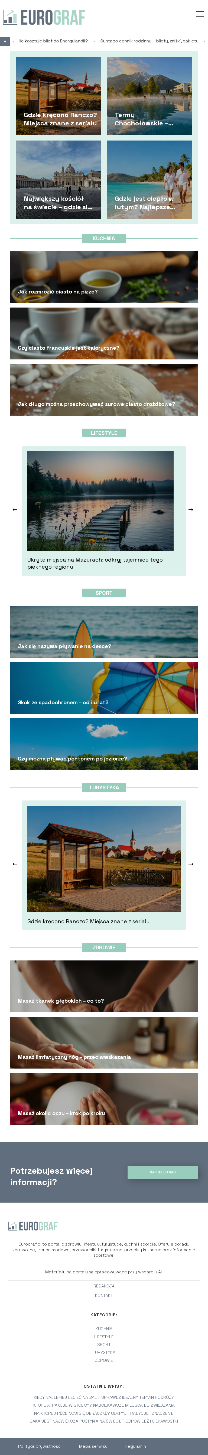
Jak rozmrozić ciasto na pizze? (58, 291)
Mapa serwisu (93, 1446)
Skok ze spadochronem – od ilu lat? (63, 702)
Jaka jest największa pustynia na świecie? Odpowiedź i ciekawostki (104, 1421)
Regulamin (135, 1446)
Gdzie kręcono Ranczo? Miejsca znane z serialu (60, 118)
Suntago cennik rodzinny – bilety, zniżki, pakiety (91, 41)
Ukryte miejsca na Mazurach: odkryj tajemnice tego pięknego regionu (95, 563)
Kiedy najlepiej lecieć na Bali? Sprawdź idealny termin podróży (104, 1397)
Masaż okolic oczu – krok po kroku (61, 1113)
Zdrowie (104, 947)
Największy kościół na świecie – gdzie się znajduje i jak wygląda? (57, 202)
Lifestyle (104, 432)
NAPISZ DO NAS (163, 1172)
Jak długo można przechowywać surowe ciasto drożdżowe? (96, 404)
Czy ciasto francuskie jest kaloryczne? (68, 347)
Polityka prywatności (40, 1446)
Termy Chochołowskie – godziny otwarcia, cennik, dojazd (143, 118)
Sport (104, 592)
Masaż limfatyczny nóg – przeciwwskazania (74, 1056)
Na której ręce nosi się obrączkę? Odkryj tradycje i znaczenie (104, 1413)
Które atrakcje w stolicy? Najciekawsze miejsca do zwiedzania (104, 1405)
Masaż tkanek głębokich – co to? (61, 1000)
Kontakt (104, 1295)
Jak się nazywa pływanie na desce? (64, 646)
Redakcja (104, 1286)
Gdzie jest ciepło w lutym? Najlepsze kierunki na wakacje (146, 202)
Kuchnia (104, 238)
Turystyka (104, 787)
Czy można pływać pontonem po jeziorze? (72, 758)
